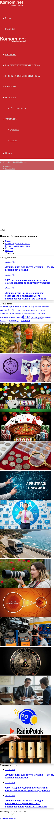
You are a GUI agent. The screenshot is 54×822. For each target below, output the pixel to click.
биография (32, 306)
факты (14, 317)
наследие (27, 313)
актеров (10, 306)
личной (20, 313)
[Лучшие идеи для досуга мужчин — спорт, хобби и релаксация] (25, 352)
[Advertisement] (27, 199)
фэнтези (2, 320)
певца (33, 313)
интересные (23, 310)
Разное (13, 140)
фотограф (37, 317)
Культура (11, 87)
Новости (10, 97)
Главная (8, 241)
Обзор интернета (18, 108)
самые (38, 313)
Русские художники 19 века (22, 65)
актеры (18, 306)
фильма (19, 317)
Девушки (14, 130)
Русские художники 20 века (22, 76)
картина (31, 310)
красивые (4, 313)
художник (11, 320)
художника (23, 320)
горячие (38, 306)
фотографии (47, 317)
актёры (25, 306)
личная (13, 313)
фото (26, 317)
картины (40, 310)
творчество (6, 317)
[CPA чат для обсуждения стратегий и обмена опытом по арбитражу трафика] (25, 382)
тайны (43, 313)
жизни (3, 310)
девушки (46, 306)
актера (3, 306)
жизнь (12, 310)
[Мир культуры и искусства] (12, 5)
